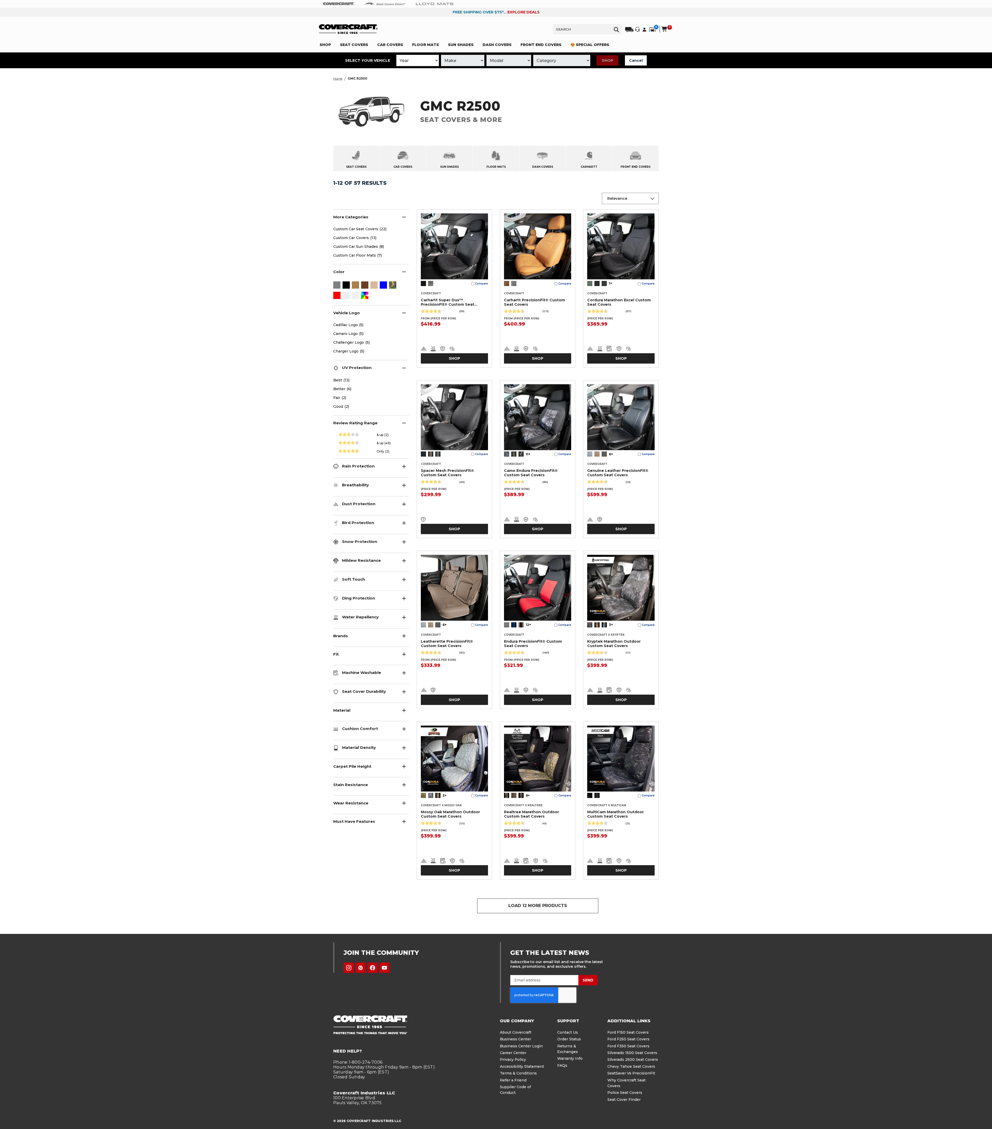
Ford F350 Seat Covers (628, 1046)
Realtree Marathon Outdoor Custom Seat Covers (531, 814)
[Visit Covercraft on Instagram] (349, 968)
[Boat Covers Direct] (385, 3)
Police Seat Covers (624, 1092)
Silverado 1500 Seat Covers (632, 1052)
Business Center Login (521, 1046)
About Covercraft (515, 1032)
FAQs (562, 1065)
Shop (607, 60)
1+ (610, 283)
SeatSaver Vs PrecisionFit (631, 1073)
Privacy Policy (513, 1059)
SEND (588, 980)
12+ (528, 625)
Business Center (515, 1039)
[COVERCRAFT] (348, 29)
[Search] (616, 29)
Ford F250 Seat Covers (628, 1039)
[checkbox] (336, 285)
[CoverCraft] (338, 4)
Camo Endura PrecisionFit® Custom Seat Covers (531, 472)
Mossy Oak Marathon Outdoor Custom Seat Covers (450, 814)
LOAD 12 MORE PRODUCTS (537, 905)
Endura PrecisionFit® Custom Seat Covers (533, 643)
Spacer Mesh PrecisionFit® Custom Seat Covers (447, 472)
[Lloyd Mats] (434, 3)
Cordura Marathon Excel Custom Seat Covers (619, 302)
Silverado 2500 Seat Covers (632, 1059)
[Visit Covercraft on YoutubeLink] (384, 968)
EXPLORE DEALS (523, 12)
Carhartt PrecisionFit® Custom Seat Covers (534, 302)
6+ (611, 454)
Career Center (513, 1052)
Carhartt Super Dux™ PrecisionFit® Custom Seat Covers (447, 302)
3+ (611, 625)
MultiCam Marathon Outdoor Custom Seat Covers (615, 814)
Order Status (569, 1039)
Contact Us (567, 1032)
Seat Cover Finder (624, 1099)
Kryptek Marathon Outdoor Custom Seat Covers (614, 643)
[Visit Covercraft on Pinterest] (360, 968)
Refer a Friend (513, 1080)
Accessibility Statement (522, 1066)
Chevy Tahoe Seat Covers (631, 1066)
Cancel (636, 60)
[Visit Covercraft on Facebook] (372, 968)
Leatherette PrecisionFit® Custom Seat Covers (447, 643)
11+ (528, 454)
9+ (528, 795)
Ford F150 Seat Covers (628, 1032)
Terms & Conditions (518, 1073)
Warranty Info (570, 1058)
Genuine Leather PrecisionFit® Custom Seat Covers (617, 472)
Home (337, 78)
